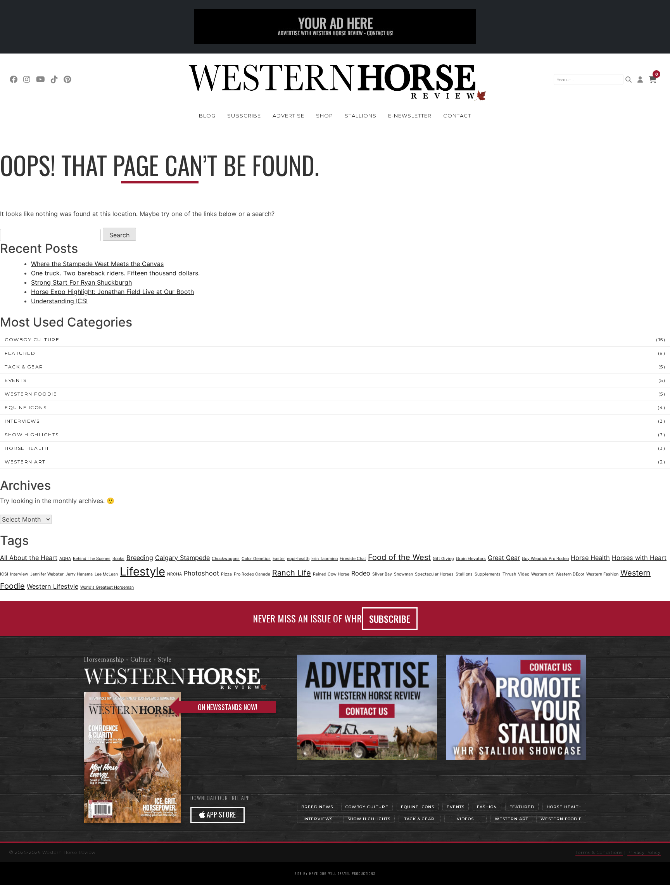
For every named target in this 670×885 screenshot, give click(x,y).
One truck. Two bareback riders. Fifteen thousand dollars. (115, 273)
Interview (19, 574)
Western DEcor (570, 574)
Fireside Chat (353, 558)
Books (118, 558)
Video (523, 574)
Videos (465, 818)
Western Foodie (31, 394)
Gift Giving (443, 558)
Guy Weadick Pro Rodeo (545, 558)
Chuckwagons (226, 558)
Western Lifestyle (52, 586)
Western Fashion (602, 574)
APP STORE (220, 814)
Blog (207, 115)
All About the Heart (28, 558)
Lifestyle (142, 571)
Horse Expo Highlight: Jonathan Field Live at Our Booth (112, 292)
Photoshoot (201, 573)
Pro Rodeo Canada (252, 574)
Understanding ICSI (59, 301)
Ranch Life (291, 572)
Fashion (487, 806)
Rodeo (360, 573)
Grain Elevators (471, 558)
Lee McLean (106, 574)
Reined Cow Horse (331, 574)
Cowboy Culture (32, 339)
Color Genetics (256, 558)
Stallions (360, 115)
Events (15, 380)
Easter (279, 558)
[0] (652, 79)
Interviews (22, 421)
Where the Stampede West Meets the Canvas (97, 264)
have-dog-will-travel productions (342, 873)
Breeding (139, 558)
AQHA (65, 558)
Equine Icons (26, 407)
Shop (324, 115)
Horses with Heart (639, 558)
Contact (457, 115)
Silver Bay (382, 574)
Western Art (25, 462)
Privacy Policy (644, 852)
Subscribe (244, 115)
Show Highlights (32, 434)
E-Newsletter (410, 115)
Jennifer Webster (47, 574)
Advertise (288, 115)
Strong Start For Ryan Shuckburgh (81, 282)
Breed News (317, 806)
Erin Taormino (324, 558)
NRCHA (174, 574)
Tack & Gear (24, 367)
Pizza (226, 574)
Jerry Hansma (79, 574)
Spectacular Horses (434, 574)
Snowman (403, 574)
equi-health (298, 558)
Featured (20, 353)
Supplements (488, 574)
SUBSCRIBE (389, 619)
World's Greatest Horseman (107, 587)
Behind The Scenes (92, 558)
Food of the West (399, 557)
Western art (542, 574)
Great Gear (504, 558)
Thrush (509, 574)
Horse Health (26, 448)
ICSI (4, 574)
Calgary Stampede (182, 558)
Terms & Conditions (599, 852)
